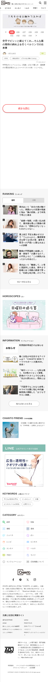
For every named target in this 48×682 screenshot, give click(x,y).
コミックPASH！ (8, 632)
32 (17, 36)
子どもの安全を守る (11, 499)
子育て (35, 8)
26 (17, 32)
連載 (8, 529)
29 (36, 32)
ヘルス (27, 8)
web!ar (26, 620)
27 (24, 32)
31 (11, 36)
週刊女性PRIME (8, 620)
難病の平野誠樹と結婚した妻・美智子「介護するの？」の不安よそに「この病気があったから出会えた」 (32, 255)
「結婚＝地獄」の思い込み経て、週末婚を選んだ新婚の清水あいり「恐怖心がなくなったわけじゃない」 (32, 225)
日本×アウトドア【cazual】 (33, 626)
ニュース (10, 535)
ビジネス (8, 8)
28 (30, 32)
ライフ (43, 8)
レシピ (9, 542)
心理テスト (27, 504)
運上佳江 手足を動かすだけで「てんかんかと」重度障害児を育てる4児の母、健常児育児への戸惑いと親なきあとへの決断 (32, 239)
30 (42, 32)
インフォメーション (14, 562)
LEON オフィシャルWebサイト (12, 629)
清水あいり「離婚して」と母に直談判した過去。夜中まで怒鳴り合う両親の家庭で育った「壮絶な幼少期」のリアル (32, 269)
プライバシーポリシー (20, 667)
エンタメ (18, 8)
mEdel (4, 623)
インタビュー (26, 499)
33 (24, 36)
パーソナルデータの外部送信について (28, 665)
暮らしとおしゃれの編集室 (11, 626)
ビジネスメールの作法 (11, 504)
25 (11, 32)
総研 (8, 522)
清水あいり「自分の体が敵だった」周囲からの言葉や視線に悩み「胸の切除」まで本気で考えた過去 (32, 211)
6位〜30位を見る (24, 282)
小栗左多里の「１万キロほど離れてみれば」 (25, 58)
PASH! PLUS (28, 623)
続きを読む (24, 108)
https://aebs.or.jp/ (27, 657)
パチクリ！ (27, 629)
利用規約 (11, 665)
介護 (36, 499)
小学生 (6, 58)
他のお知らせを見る (24, 404)
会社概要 (32, 667)
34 (30, 36)
